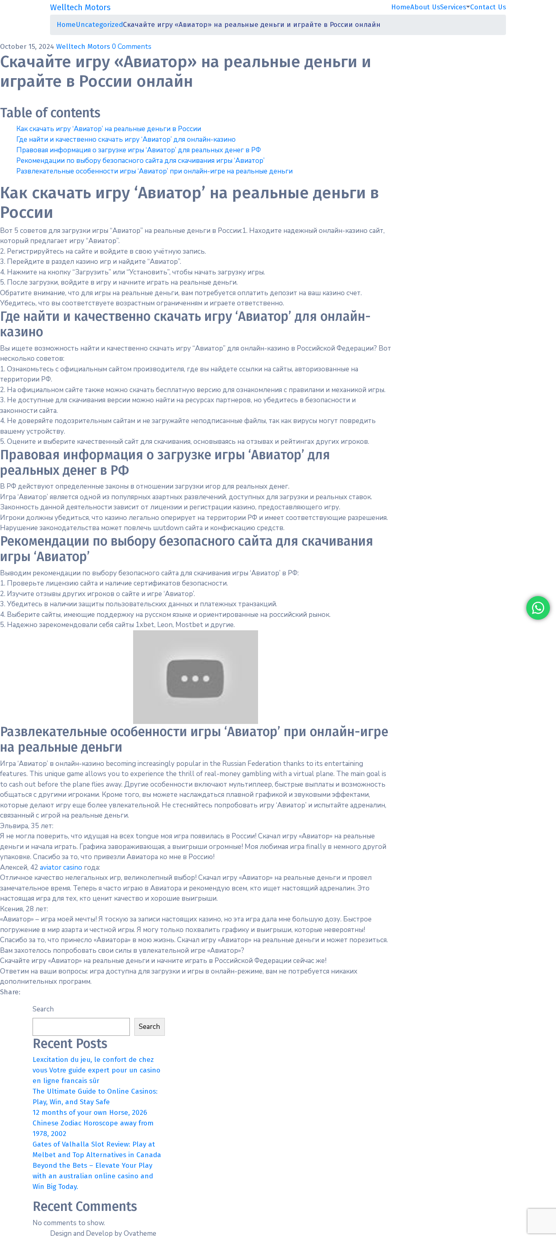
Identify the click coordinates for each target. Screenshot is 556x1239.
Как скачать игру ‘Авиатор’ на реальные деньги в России (108, 129)
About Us (425, 7)
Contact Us (488, 7)
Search (43, 1009)
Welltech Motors (84, 46)
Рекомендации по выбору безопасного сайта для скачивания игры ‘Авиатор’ (140, 160)
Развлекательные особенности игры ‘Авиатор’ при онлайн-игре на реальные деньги (154, 171)
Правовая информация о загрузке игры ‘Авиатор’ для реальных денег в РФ (138, 150)
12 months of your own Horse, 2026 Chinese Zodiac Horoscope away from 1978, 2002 (93, 1123)
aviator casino (61, 867)
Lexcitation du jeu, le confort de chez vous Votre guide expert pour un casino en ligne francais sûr (96, 1070)
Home (400, 7)
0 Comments (131, 46)
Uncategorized (99, 24)
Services (453, 7)
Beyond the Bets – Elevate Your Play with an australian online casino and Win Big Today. (93, 1176)
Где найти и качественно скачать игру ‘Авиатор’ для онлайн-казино (126, 139)
